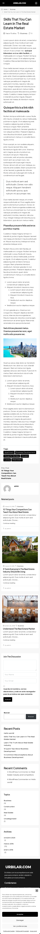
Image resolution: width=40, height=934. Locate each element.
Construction (9, 807)
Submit (8, 699)
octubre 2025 (9, 838)
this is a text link (17, 61)
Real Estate (17, 460)
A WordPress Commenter (17, 779)
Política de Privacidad (22, 931)
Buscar (7, 713)
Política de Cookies (9, 931)
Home (5, 9)
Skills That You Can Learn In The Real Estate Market (19, 738)
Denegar (20, 920)
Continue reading (9, 523)
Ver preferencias (20, 926)
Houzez (25, 456)
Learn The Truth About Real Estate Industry (18, 744)
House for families (11, 456)
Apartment (9, 452)
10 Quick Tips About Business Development (16, 750)
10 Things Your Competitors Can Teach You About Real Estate (17, 510)
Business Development (25, 452)
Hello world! (9, 733)
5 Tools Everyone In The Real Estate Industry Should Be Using (18, 570)
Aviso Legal (33, 931)
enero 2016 (8, 850)
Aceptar (20, 914)
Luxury (7, 460)
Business (12, 9)
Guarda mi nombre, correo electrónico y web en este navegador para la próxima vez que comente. (19, 691)
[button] (37, 890)
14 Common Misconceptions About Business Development (18, 756)
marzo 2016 (9, 844)
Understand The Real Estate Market (19, 628)
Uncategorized (10, 819)
